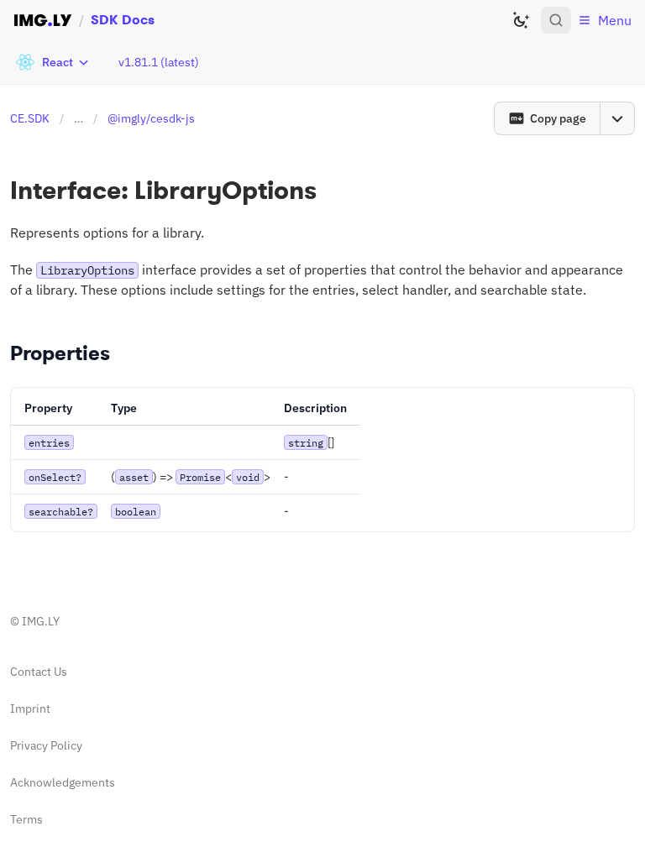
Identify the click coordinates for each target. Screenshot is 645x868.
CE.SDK (30, 118)
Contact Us (38, 671)
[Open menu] (617, 118)
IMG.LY (41, 621)
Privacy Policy (46, 745)
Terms (26, 819)
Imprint (30, 708)
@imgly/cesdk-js (151, 118)
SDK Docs (123, 20)
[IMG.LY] (42, 20)
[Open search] (556, 20)
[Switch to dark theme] (520, 20)
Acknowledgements (62, 782)
